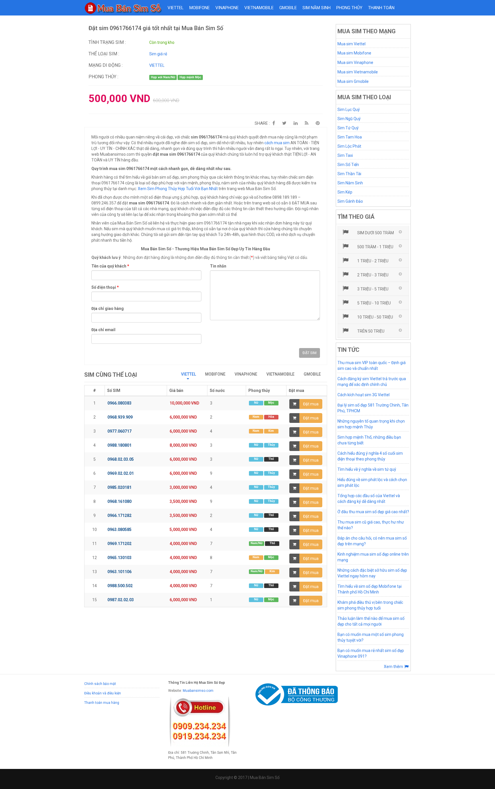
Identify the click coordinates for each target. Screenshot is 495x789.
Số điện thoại (105, 287)
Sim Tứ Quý (348, 128)
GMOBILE (288, 7)
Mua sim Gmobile (353, 81)
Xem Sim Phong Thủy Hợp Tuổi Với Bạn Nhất (178, 188)
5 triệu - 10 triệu (373, 303)
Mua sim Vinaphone (355, 62)
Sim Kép (344, 192)
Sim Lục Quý (348, 109)
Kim (271, 431)
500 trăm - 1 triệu (374, 247)
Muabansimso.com (198, 691)
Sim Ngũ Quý (349, 118)
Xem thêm (394, 666)
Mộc (271, 403)
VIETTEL (176, 7)
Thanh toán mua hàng (101, 703)
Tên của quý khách (110, 266)
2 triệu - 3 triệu (372, 275)
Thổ (271, 459)
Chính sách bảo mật (100, 684)
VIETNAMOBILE (259, 7)
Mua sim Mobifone (354, 53)
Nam (256, 417)
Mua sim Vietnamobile (357, 72)
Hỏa (271, 417)
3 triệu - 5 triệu (372, 289)
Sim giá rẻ (158, 54)
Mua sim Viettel (351, 44)
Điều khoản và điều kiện (102, 693)
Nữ (256, 403)
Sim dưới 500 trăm (375, 233)
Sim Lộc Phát (349, 146)
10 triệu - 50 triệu (374, 317)
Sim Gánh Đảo (350, 201)
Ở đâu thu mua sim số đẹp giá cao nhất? (373, 511)
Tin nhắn (218, 266)
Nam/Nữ (256, 543)
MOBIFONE (199, 7)
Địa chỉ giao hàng (107, 308)
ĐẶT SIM (309, 353)
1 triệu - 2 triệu (372, 261)
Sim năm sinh (316, 7)
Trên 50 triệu (370, 331)
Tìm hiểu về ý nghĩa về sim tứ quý (366, 469)
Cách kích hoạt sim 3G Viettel (363, 394)
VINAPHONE (227, 7)
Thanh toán (381, 7)
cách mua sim (277, 142)
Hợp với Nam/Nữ (163, 77)
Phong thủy (349, 7)
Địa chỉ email (103, 329)
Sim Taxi (345, 155)
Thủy (271, 445)
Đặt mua (311, 404)
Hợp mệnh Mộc (190, 77)
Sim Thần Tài (349, 173)
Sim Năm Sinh (350, 183)
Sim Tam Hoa (349, 137)
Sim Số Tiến (348, 164)
